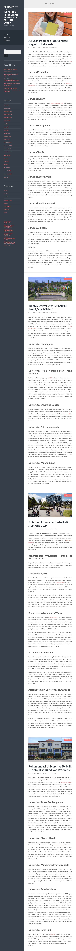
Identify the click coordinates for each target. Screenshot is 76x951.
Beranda (6, 35)
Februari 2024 (7, 170)
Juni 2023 (6, 177)
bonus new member (8, 230)
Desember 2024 (8, 142)
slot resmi (6, 239)
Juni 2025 (6, 127)
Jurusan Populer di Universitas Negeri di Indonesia (48, 42)
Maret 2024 (7, 167)
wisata (5, 212)
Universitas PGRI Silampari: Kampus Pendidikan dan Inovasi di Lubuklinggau (12, 90)
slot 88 (50, 378)
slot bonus (6, 241)
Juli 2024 (6, 158)
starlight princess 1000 (9, 242)
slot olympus (60, 582)
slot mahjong (53, 617)
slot (71, 61)
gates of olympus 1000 (9, 243)
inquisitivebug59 (42, 47)
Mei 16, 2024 (31, 529)
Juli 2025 (6, 124)
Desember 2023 (8, 174)
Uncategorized (7, 206)
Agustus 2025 (7, 120)
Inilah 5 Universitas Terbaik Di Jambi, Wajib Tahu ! (47, 307)
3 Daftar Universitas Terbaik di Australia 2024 (48, 523)
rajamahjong (7, 245)
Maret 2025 (7, 133)
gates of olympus (8, 227)
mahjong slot (7, 235)
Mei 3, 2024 (31, 773)
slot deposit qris (7, 229)
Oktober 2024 (7, 149)
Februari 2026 (7, 108)
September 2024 (8, 152)
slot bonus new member (9, 238)
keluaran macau (59, 845)
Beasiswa (6, 190)
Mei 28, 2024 (31, 47)
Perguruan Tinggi (8, 200)
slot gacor (6, 237)
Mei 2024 (6, 164)
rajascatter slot (7, 221)
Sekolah (5, 203)
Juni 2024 (6, 161)
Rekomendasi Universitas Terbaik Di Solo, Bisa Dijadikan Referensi (50, 768)
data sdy (52, 934)
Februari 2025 (7, 136)
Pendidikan (7, 37)
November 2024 (8, 145)
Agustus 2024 (7, 155)
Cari (5, 49)
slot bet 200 (7, 222)
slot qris (6, 223)
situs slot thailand (8, 226)
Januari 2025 (7, 139)
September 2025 (8, 117)
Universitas (7, 40)
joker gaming (7, 231)
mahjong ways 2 (65, 414)
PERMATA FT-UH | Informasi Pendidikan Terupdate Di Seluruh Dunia (12, 15)
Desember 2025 (8, 111)
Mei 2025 (6, 130)
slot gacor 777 (7, 234)
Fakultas (6, 193)
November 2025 (8, 114)
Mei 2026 (6, 105)
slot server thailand (66, 782)
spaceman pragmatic (9, 225)
